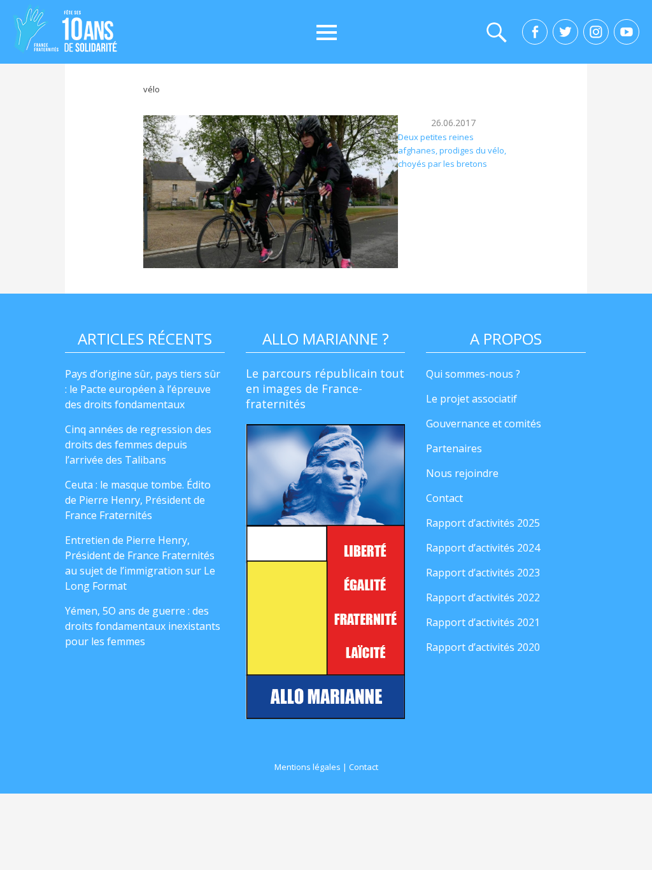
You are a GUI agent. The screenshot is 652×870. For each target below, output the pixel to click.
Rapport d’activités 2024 (483, 548)
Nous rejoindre (462, 473)
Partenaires (454, 448)
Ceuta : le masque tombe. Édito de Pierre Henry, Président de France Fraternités (138, 500)
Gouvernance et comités (483, 424)
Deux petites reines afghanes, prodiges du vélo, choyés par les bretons (452, 150)
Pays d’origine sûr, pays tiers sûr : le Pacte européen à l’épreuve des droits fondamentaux (142, 389)
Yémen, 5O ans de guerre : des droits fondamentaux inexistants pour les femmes (142, 626)
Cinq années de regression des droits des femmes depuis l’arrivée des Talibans (138, 444)
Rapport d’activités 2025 (483, 523)
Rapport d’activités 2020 (483, 647)
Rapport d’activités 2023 (483, 573)
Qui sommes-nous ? (473, 374)
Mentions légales (307, 767)
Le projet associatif (471, 399)
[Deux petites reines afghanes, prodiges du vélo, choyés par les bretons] (270, 191)
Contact (444, 498)
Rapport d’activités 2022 (483, 597)
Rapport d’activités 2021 (483, 622)
